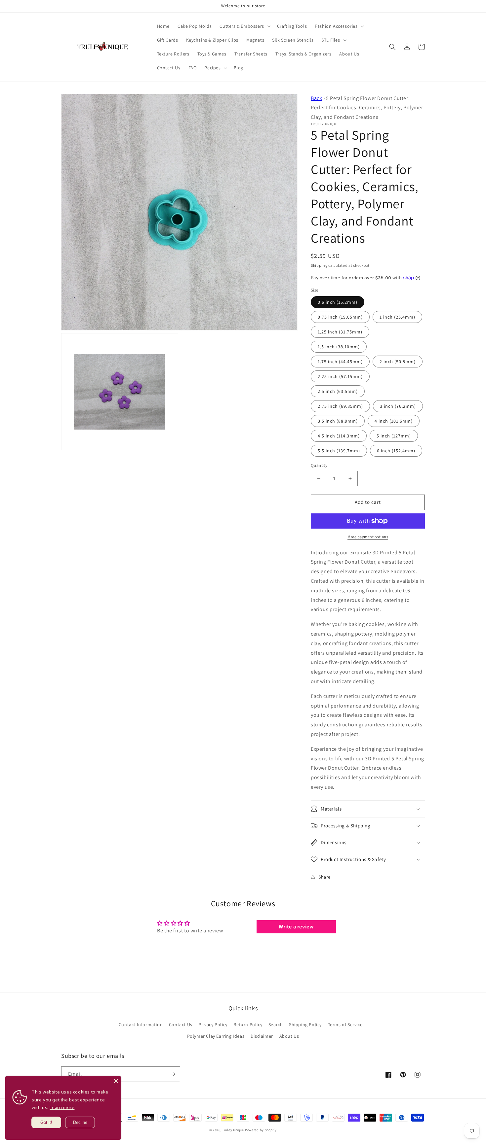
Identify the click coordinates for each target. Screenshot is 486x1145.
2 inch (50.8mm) (398, 361)
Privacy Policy (212, 1024)
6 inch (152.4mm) (396, 451)
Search (275, 1024)
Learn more (62, 1107)
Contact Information (141, 1024)
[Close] (116, 1081)
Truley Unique (233, 1130)
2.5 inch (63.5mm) (338, 391)
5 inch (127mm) (394, 436)
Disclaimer (262, 1036)
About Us (289, 1036)
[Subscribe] (172, 1074)
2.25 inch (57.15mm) (340, 376)
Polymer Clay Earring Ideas (216, 1036)
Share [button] (324, 877)
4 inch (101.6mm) (394, 421)
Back (316, 98)
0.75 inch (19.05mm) (340, 317)
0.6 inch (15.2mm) (337, 302)
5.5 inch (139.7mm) (339, 451)
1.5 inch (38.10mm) (339, 347)
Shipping (319, 265)
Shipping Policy (305, 1024)
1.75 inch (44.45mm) (340, 361)
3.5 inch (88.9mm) (338, 421)
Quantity (319, 465)
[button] (244, 26)
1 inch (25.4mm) (397, 317)
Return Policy (247, 1024)
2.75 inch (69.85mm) (340, 406)
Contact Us (180, 1024)
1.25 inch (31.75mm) (340, 332)
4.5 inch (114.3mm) (339, 436)
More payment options (367, 536)
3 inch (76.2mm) (398, 406)
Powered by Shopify (261, 1130)
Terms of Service (345, 1024)
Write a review (296, 926)
